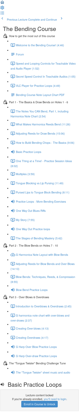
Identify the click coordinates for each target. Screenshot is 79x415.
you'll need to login (55, 399)
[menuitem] (2, 9)
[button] (2, 3)
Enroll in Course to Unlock (39, 404)
